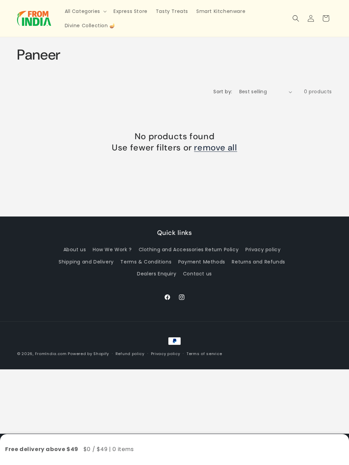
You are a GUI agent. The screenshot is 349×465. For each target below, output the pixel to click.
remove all (215, 147)
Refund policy (130, 353)
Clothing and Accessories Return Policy (189, 249)
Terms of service (204, 353)
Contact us (197, 273)
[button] (85, 11)
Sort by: (222, 91)
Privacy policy (262, 249)
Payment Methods (201, 261)
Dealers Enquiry (156, 273)
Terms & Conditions (145, 261)
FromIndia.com (51, 353)
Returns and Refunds (258, 261)
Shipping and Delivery (86, 261)
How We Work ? (112, 249)
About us (74, 249)
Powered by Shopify (88, 353)
